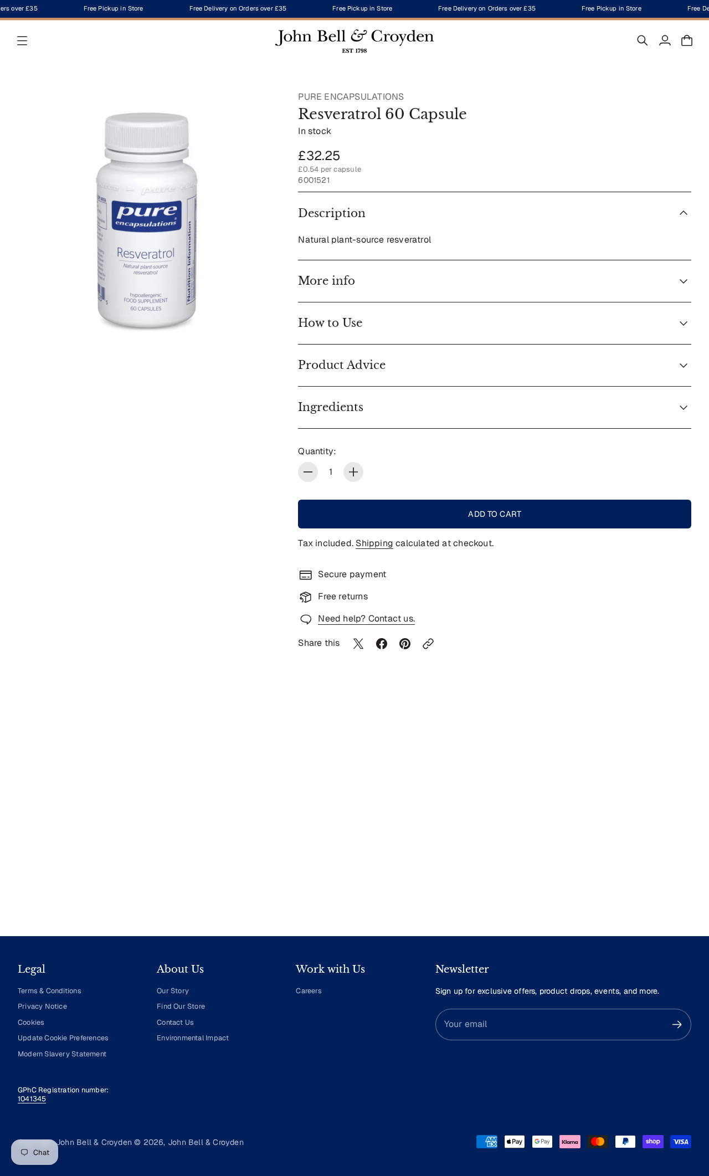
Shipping (374, 543)
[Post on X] (358, 644)
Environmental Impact (193, 1038)
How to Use (330, 323)
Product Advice (342, 365)
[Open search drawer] (642, 40)
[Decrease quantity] (308, 472)
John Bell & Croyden (206, 1142)
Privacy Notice (42, 1006)
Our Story (173, 990)
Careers (308, 990)
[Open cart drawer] (687, 40)
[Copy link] (428, 644)
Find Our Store (181, 1006)
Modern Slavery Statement (62, 1054)
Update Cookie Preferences (63, 1038)
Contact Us (175, 1022)
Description (332, 213)
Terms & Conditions (49, 990)
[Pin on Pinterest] (405, 644)
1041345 (32, 1098)
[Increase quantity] (353, 472)
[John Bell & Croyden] (354, 40)
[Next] (678, 825)
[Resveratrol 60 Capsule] (147, 220)
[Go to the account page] (665, 40)
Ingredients (330, 407)
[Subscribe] (677, 1024)
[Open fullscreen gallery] (255, 328)
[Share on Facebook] (382, 644)
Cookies (31, 1022)
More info (326, 280)
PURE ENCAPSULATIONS (351, 96)
